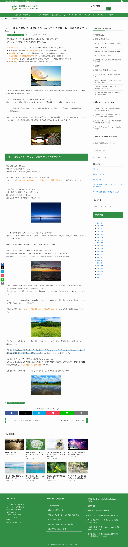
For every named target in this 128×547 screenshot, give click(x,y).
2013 (99, 254)
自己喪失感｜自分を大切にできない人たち (106, 192)
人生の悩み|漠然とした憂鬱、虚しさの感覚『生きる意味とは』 (107, 81)
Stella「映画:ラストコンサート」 (105, 143)
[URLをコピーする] (81, 413)
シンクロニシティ (100, 157)
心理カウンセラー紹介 (14, 509)
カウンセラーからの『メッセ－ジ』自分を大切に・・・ (108, 128)
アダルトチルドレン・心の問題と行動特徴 (108, 43)
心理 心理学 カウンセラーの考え (15, 35)
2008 (100, 269)
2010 (99, 263)
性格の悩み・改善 (100, 47)
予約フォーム (11, 520)
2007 (100, 271)
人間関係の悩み (100, 35)
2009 (100, 266)
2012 (99, 257)
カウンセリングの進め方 (15, 507)
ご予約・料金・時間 (13, 515)
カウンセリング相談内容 (15, 504)
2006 (100, 274)
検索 (108, 9)
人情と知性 (96, 169)
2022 (100, 234)
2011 (99, 260)
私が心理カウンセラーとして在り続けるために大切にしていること (108, 122)
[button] (11, 413)
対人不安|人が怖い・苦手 (103, 56)
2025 (100, 226)
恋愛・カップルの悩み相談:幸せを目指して (107, 75)
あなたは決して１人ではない (104, 206)
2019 (100, 243)
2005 (99, 277)
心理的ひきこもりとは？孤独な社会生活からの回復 (108, 61)
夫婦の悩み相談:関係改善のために (105, 70)
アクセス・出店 (12, 517)
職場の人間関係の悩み (102, 39)
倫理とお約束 (11, 512)
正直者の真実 (97, 179)
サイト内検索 (95, 6)
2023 (100, 231)
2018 (100, 246)
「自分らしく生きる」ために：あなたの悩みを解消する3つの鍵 (108, 87)
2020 (100, 240)
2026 (99, 223)
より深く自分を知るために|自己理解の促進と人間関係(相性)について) (107, 93)
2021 (100, 237)
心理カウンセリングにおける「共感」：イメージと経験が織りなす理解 (108, 115)
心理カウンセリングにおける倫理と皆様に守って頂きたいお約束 (108, 109)
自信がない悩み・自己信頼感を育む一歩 (107, 51)
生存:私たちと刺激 (98, 174)
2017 (100, 249)
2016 (100, 251)
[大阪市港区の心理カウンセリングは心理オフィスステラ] (25, 8)
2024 (100, 229)
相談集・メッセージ (13, 522)
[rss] (122, 1)
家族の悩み (98, 66)
